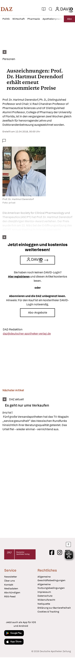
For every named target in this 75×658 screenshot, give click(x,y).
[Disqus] (37, 484)
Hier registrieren (19, 276)
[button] (6, 9)
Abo (69, 18)
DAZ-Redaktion (12, 329)
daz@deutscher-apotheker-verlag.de (27, 333)
